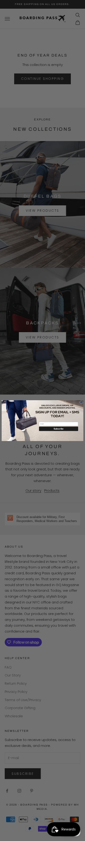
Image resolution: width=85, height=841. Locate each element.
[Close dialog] (81, 402)
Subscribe (59, 428)
